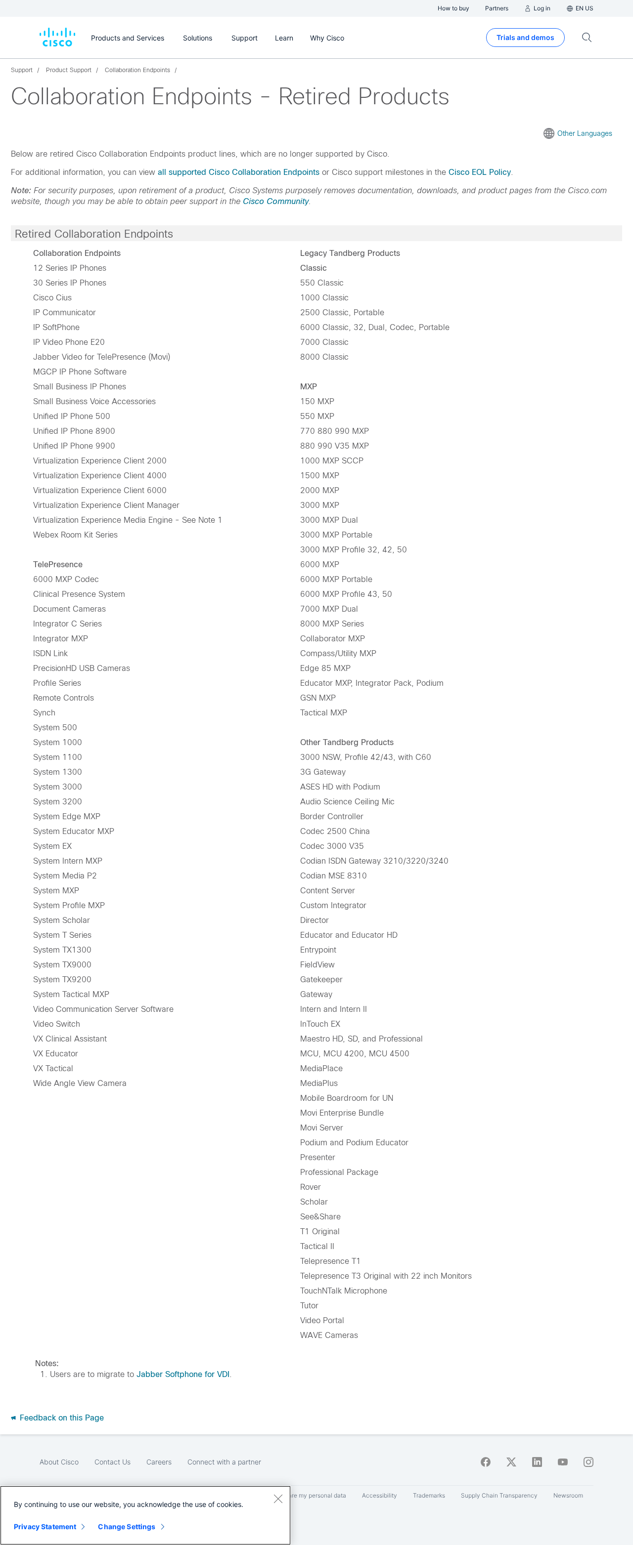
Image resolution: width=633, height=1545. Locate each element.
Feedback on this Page (60, 1418)
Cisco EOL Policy (480, 172)
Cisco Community (276, 201)
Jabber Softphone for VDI (182, 1374)
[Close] (278, 1498)
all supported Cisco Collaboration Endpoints (238, 172)
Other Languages (584, 133)
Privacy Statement (45, 1526)
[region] (145, 1515)
